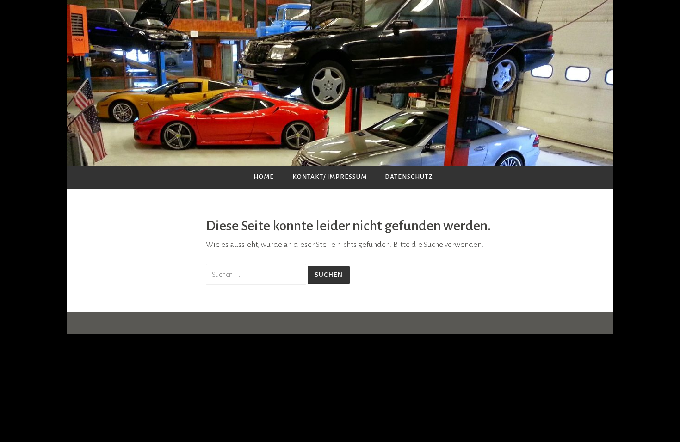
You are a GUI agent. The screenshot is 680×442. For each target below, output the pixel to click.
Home (263, 176)
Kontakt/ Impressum (329, 176)
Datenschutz (409, 176)
